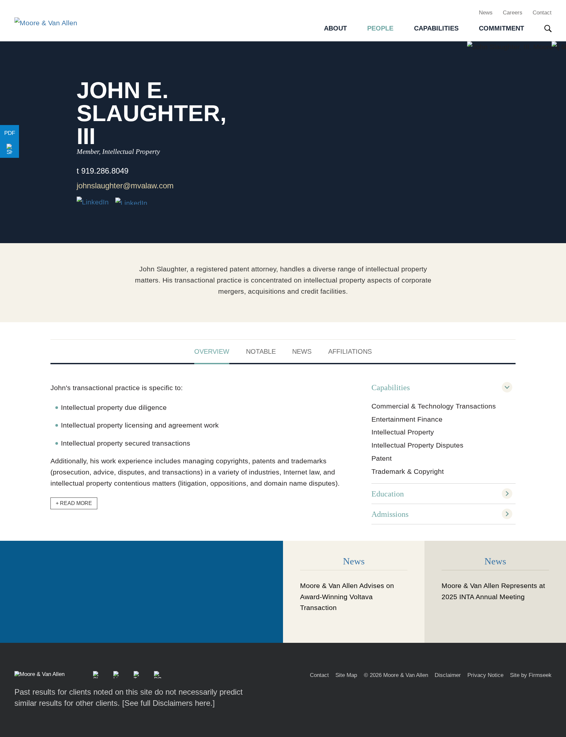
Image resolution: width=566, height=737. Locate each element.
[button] (9, 149)
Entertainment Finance (407, 419)
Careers (512, 12)
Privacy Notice (485, 675)
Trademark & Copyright (407, 471)
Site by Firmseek (531, 675)
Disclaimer (448, 675)
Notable (261, 351)
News (486, 12)
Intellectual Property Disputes (417, 445)
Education (387, 493)
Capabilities (390, 387)
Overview (211, 351)
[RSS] (157, 674)
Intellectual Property (402, 432)
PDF (9, 133)
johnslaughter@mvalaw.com (125, 185)
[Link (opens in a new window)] (131, 201)
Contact (542, 12)
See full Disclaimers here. (168, 703)
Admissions (389, 514)
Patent (381, 458)
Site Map (346, 675)
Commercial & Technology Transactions (433, 406)
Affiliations (350, 351)
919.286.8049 (104, 170)
